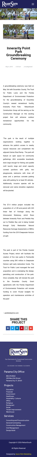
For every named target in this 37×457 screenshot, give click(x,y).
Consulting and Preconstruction (17, 420)
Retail (8, 407)
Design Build (10, 430)
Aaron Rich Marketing (23, 454)
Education (10, 389)
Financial (9, 392)
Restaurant (10, 405)
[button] (8, 328)
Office (8, 401)
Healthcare (10, 396)
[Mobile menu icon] (33, 4)
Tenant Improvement (13, 409)
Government (10, 394)
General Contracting (13, 423)
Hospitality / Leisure (13, 398)
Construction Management (15, 425)
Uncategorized (28, 66)
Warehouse (10, 412)
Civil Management (12, 428)
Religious (9, 403)
